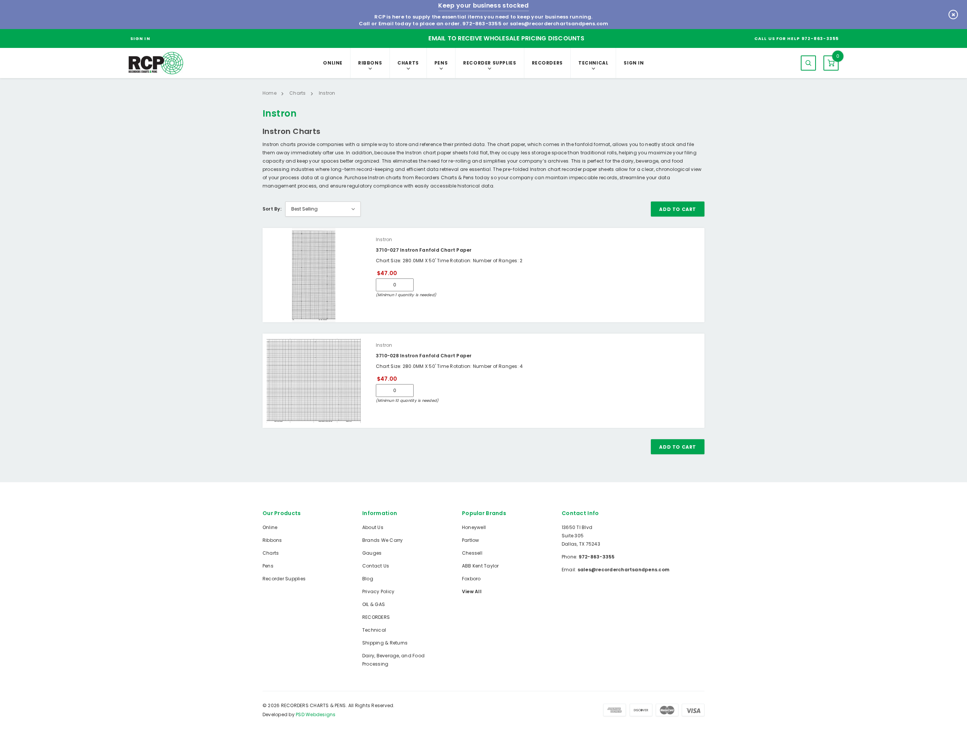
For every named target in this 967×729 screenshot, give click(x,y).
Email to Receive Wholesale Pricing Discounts (506, 38)
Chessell (472, 553)
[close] (953, 14)
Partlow (470, 540)
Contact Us (375, 566)
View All (472, 591)
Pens (441, 63)
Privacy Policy (378, 591)
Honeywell (474, 527)
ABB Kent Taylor (480, 566)
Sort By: (272, 209)
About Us (372, 527)
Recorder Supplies (489, 63)
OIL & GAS (373, 604)
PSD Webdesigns (315, 714)
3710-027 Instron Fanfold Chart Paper (424, 250)
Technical (593, 63)
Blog (367, 578)
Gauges (372, 553)
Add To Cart (677, 209)
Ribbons (370, 63)
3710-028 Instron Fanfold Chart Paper (424, 355)
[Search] (808, 63)
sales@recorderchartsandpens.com (559, 23)
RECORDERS (547, 63)
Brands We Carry (382, 540)
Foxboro (471, 578)
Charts (408, 63)
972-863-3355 (482, 23)
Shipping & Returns (385, 643)
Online (333, 63)
